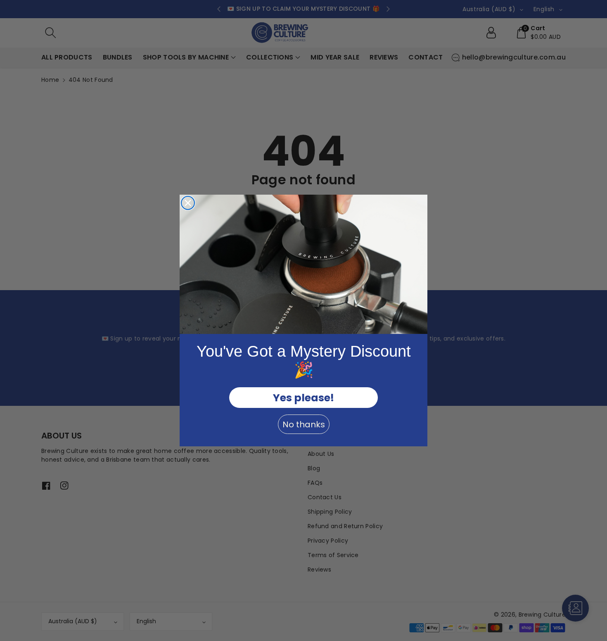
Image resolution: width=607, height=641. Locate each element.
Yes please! (303, 398)
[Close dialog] (187, 203)
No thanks (303, 424)
